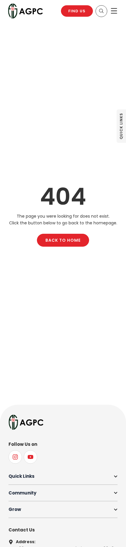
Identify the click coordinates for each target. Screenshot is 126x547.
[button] (101, 11)
